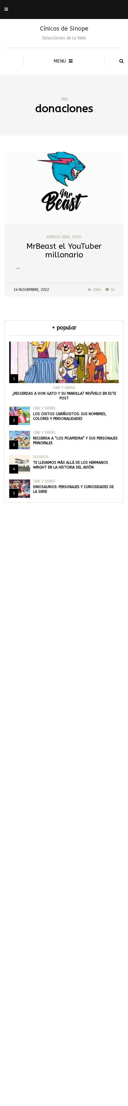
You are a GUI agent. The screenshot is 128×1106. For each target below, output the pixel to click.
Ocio (76, 237)
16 (112, 290)
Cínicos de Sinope (64, 28)
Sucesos (41, 457)
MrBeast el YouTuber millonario (64, 250)
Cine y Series (64, 388)
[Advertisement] (64, 824)
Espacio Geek (58, 237)
